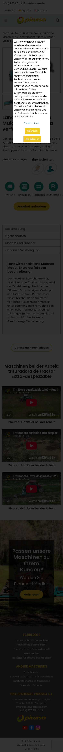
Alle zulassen (32, 139)
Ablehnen (32, 131)
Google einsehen (23, 116)
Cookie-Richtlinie (31, 109)
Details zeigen (31, 123)
